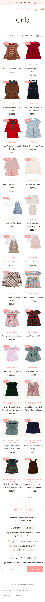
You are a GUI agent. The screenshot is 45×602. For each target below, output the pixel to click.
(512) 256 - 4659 (25, 550)
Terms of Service (7, 590)
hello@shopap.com (25, 545)
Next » (30, 498)
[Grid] (37, 35)
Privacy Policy (7, 596)
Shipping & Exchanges (23, 590)
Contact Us (18, 596)
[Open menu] (3, 10)
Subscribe (35, 569)
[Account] (36, 10)
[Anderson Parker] (22, 9)
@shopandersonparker (25, 541)
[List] (41, 35)
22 (24, 498)
